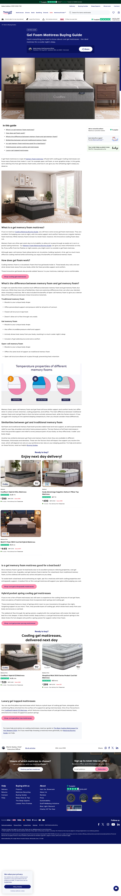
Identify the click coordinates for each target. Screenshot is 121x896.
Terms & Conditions (6, 825)
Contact (4, 795)
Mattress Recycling (23, 792)
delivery (35, 829)
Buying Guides (32, 445)
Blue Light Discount (47, 806)
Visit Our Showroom (47, 789)
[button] (38, 462)
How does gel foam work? (15, 133)
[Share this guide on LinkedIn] (117, 748)
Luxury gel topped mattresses (17, 150)
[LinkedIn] (117, 824)
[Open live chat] (116, 888)
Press (42, 798)
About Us (43, 792)
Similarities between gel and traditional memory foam (26, 140)
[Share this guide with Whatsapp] (106, 748)
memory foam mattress (34, 159)
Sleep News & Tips (23, 798)
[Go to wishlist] (113, 12)
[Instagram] (107, 824)
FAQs (3, 798)
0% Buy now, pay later (71, 19)
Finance (19, 789)
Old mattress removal (51, 19)
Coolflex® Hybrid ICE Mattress (15, 710)
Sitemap (35, 825)
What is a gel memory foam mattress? (20, 130)
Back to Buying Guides (10, 24)
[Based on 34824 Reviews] (77, 788)
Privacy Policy (18, 825)
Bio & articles (30, 748)
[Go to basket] (119, 12)
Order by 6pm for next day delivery (14, 19)
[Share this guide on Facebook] (109, 748)
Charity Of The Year (47, 809)
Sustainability (45, 801)
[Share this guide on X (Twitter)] (113, 748)
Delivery (4, 789)
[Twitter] (102, 824)
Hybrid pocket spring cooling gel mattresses (22, 147)
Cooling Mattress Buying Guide (26, 232)
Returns (4, 792)
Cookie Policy (8, 882)
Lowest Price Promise (34, 19)
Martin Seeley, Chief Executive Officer (43, 48)
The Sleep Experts (23, 801)
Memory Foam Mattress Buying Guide (37, 245)
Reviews (43, 795)
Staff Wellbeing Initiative (49, 803)
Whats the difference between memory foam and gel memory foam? (31, 136)
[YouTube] (112, 824)
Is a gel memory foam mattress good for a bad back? (26, 143)
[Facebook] (97, 824)
